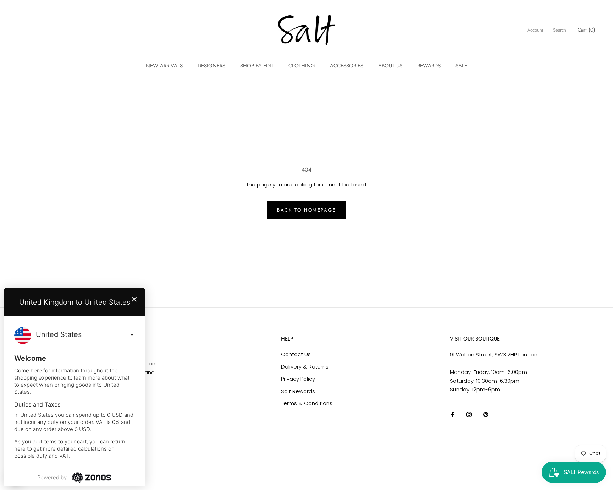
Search (559, 30)
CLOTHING (301, 66)
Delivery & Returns (304, 366)
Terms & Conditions (306, 403)
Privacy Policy (298, 378)
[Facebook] (452, 414)
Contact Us (296, 354)
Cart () (586, 30)
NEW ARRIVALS (164, 66)
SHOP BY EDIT (257, 66)
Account (535, 30)
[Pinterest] (485, 414)
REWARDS (429, 66)
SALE (461, 66)
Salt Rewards (298, 391)
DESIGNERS (211, 66)
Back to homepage (306, 210)
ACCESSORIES (346, 66)
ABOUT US (390, 66)
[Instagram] (469, 414)
